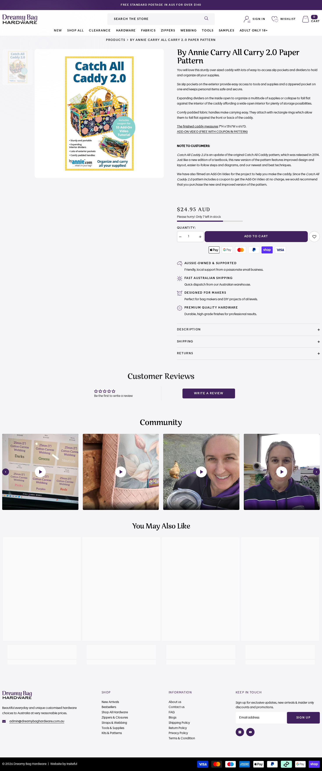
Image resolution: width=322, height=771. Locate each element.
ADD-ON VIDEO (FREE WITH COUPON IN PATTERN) (212, 132)
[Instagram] (240, 732)
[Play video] (40, 471)
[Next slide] (316, 472)
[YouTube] (250, 732)
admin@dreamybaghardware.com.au (36, 721)
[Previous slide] (5, 472)
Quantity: (186, 228)
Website (56, 764)
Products (115, 40)
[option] (161, 5)
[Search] (161, 19)
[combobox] (152, 19)
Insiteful (72, 764)
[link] (314, 236)
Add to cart (256, 236)
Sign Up (303, 718)
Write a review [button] (208, 393)
